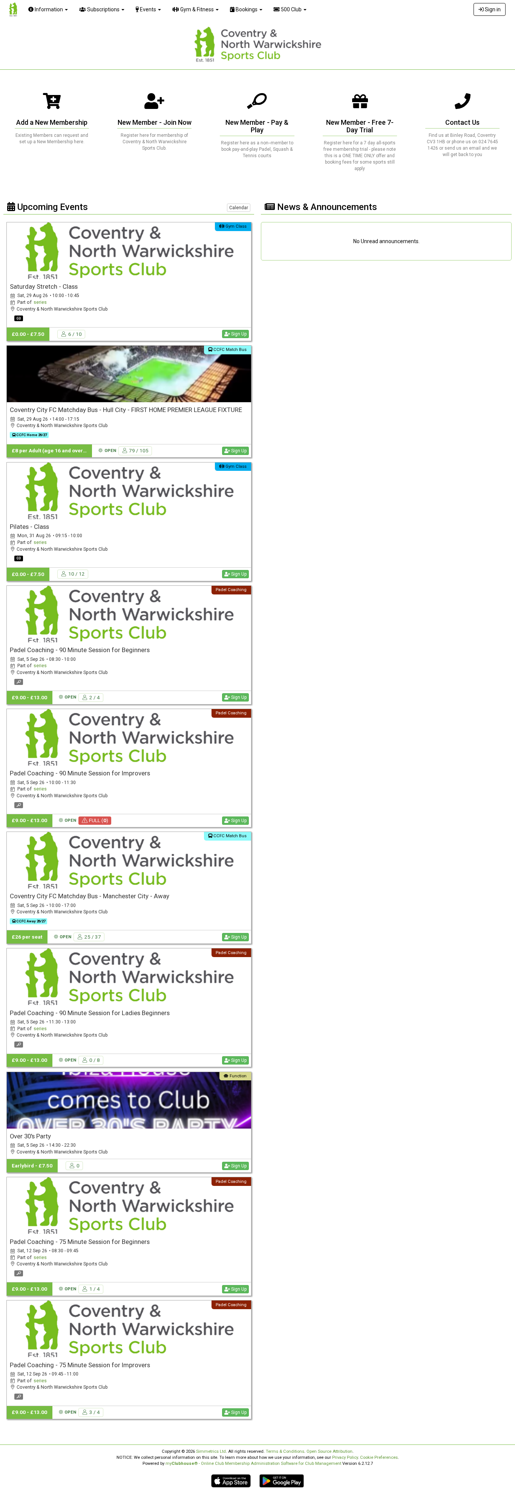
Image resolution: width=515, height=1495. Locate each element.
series (40, 302)
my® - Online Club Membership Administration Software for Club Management (253, 1463)
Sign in (492, 9)
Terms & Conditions (285, 1451)
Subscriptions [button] (103, 9)
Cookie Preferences (379, 1457)
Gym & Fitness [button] (197, 9)
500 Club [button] (291, 9)
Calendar (238, 207)
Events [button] (148, 9)
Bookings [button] (247, 9)
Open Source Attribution (330, 1451)
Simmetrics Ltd (211, 1451)
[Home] (11, 9)
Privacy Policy (345, 1457)
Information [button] (49, 9)
